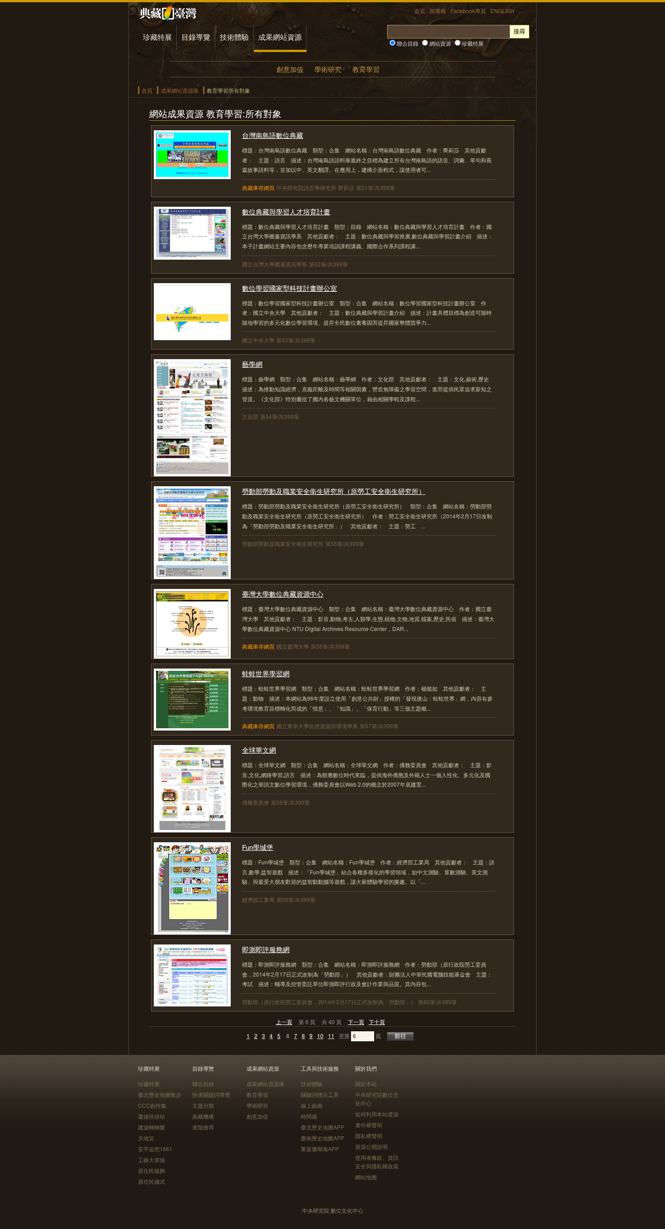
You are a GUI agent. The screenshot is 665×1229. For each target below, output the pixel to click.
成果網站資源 (280, 37)
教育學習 (366, 69)
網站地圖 (366, 1177)
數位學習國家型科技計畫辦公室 (289, 288)
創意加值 (290, 69)
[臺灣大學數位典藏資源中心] (192, 655)
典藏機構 (203, 1116)
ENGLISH (502, 10)
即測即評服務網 (266, 949)
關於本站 (366, 1083)
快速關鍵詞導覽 (211, 1094)
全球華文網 (259, 749)
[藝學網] (192, 473)
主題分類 (203, 1105)
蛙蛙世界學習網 (266, 673)
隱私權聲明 (368, 1135)
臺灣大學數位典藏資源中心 (282, 593)
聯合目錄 (406, 43)
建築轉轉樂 (151, 1127)
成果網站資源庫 (180, 90)
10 (320, 1035)
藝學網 (252, 364)
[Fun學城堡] (192, 931)
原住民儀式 (151, 1181)
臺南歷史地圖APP (322, 1138)
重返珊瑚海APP (320, 1149)
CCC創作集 (152, 1105)
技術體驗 (234, 37)
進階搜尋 (203, 1127)
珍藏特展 (157, 37)
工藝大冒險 (151, 1159)
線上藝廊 (312, 1105)
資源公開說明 (371, 1146)
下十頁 (377, 1021)
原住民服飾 (151, 1170)
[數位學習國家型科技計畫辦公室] (192, 337)
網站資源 (439, 43)
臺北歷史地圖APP (322, 1127)
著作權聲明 (368, 1125)
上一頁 (284, 1021)
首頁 (419, 10)
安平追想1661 (155, 1149)
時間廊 (309, 1116)
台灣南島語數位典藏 (272, 135)
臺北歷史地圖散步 (159, 1094)
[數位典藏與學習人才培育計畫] (192, 256)
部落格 (438, 10)
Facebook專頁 (468, 10)
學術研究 (328, 69)
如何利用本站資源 (377, 1114)
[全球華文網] (192, 829)
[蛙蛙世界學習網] (192, 727)
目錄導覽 (195, 37)
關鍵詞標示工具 (320, 1094)
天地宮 (146, 1138)
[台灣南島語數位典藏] (192, 176)
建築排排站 (151, 1116)
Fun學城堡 (257, 847)
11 (331, 1035)
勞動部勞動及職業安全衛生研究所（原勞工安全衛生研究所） (333, 491)
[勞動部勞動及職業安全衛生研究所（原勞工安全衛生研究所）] (192, 576)
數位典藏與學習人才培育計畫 (286, 211)
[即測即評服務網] (192, 1003)
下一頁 (356, 1021)
